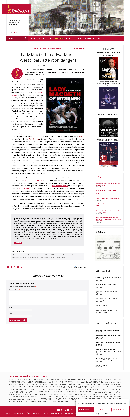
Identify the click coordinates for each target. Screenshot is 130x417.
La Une (33, 38)
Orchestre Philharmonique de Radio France (101, 396)
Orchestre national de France (22, 396)
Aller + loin (71, 38)
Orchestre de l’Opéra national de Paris (85, 394)
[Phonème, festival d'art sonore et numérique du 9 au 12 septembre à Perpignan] (108, 99)
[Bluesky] (68, 410)
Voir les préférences (119, 409)
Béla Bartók (98, 379)
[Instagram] (71, 410)
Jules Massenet (58, 392)
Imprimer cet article (82, 267)
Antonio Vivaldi (39, 379)
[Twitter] (14, 267)
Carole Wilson (29, 255)
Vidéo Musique (56, 49)
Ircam (42, 389)
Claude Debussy (17, 382)
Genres (80, 38)
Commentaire (14, 290)
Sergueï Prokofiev (39, 401)
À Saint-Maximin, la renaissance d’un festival (107, 204)
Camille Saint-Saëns (113, 379)
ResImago (101, 231)
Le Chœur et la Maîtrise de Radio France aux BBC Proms (108, 184)
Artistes (50, 38)
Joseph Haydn (44, 392)
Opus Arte (17, 243)
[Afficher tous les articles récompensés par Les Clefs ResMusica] (17, 79)
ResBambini (89, 38)
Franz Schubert (59, 384)
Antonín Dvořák (53, 379)
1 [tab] (9, 32)
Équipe (29, 413)
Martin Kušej (18, 134)
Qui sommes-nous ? (19, 413)
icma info (98, 38)
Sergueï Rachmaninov (60, 401)
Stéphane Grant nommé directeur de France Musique (107, 211)
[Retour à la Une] (16, 9)
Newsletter (36, 413)
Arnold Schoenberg (69, 379)
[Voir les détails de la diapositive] (76, 18)
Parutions (59, 38)
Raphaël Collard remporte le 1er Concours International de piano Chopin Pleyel (108, 192)
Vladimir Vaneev (25, 188)
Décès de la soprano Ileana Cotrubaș (107, 198)
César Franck (46, 382)
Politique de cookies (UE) (71, 413)
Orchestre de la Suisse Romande (53, 394)
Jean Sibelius (92, 389)
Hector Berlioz (99, 387)
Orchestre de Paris (113, 394)
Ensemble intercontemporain (89, 382)
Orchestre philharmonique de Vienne (22, 399)
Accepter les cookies (86, 409)
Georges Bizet (116, 384)
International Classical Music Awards (22, 389)
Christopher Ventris (60, 186)
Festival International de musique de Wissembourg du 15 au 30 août (108, 139)
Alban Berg (12, 379)
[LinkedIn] (58, 411)
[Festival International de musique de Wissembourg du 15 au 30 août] (108, 154)
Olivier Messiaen (31, 394)
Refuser (102, 409)
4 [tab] (17, 32)
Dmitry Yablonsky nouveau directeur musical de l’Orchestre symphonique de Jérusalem (108, 219)
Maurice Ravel (16, 394)
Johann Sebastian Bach (21, 392)
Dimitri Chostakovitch (55, 255)
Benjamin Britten (85, 379)
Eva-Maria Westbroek (33, 180)
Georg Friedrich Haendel (20, 387)
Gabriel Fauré (90, 384)
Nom (11, 307)
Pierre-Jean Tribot (54, 66)
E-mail (12, 313)
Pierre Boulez (45, 399)
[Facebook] (11, 267)
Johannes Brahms (112, 389)
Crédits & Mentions (56, 413)
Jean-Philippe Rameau (74, 389)
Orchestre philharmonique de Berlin (59, 396)
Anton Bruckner (24, 379)
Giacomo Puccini (38, 387)
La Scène (41, 38)
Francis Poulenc (32, 384)
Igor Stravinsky (114, 387)
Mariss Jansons (17, 257)
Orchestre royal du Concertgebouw (43, 257)
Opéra (36, 49)
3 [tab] (14, 32)
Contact (8, 413)
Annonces (45, 413)
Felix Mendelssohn (16, 384)
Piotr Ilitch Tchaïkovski (67, 399)
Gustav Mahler (84, 387)
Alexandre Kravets (18, 255)
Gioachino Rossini (53, 387)
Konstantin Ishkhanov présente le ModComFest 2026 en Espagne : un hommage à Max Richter (108, 114)
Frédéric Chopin (76, 384)
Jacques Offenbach (55, 389)
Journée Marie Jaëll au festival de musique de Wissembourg (106, 359)
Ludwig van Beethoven (108, 392)
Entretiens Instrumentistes (111, 382)
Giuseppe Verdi (68, 387)
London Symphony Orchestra (79, 392)
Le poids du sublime (101, 365)
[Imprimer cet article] (75, 267)
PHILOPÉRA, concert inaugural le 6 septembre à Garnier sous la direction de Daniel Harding (108, 54)
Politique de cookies (101, 414)
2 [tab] (12, 32)
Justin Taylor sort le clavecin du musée (107, 330)
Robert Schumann (18, 401)
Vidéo (49, 49)
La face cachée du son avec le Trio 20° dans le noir (107, 343)
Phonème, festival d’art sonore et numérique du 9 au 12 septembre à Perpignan (108, 83)
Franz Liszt (44, 384)
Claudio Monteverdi (33, 382)
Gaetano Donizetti (103, 384)
